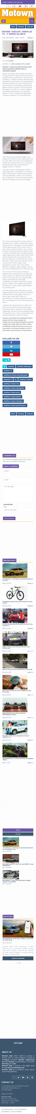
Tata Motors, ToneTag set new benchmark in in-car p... (17, 579)
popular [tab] (17, 834)
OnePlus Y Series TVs (11, 384)
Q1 (16, 379)
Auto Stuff (8, 916)
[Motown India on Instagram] (26, 6)
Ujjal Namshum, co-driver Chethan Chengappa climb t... (17, 759)
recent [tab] (18, 830)
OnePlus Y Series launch (12, 397)
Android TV (8, 379)
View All (30, 27)
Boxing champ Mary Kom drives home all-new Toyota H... (17, 624)
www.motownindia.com (16, 1068)
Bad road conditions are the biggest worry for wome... (16, 691)
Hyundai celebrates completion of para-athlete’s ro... (16, 736)
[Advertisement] (18, 118)
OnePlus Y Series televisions (14, 388)
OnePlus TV (8, 371)
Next (13, 27)
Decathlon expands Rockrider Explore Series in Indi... (17, 602)
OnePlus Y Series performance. (15, 405)
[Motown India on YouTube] (20, 6)
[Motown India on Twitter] (14, 6)
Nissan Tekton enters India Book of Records (17, 669)
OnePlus (11, 366)
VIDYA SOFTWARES (16, 1112)
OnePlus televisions (24, 366)
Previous (21, 27)
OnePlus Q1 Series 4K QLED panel (15, 375)
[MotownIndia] (18, 13)
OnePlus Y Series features (13, 401)
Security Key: (8, 504)
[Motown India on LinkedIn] (31, 6)
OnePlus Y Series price (12, 392)
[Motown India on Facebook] (8, 6)
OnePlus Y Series (26, 379)
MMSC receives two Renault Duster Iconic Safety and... (16, 647)
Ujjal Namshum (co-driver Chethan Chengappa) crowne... (14, 713)
